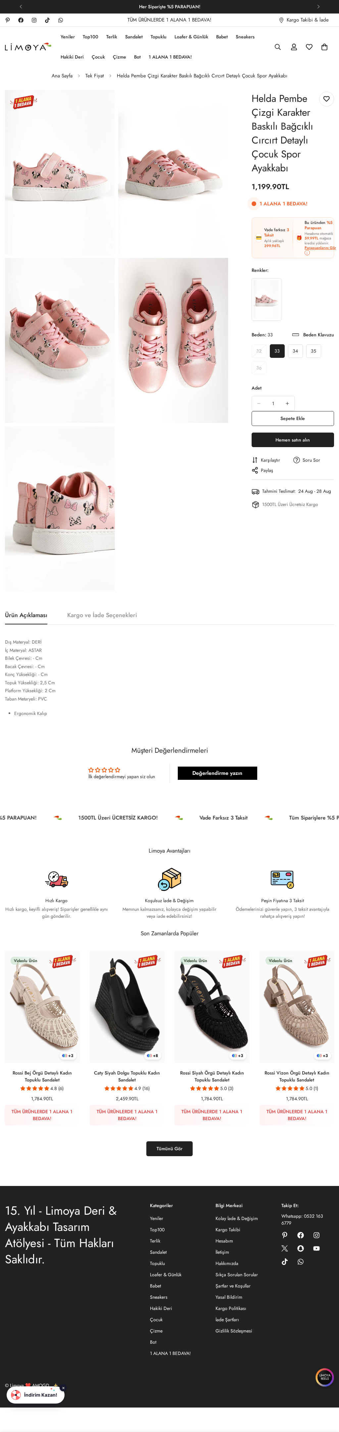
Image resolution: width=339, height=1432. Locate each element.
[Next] (318, 6)
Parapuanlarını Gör (320, 247)
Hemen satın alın (292, 440)
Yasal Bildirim (229, 1297)
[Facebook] (21, 20)
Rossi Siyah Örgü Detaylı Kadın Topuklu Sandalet (212, 1076)
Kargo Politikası (231, 1308)
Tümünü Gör (169, 1148)
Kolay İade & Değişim (237, 1218)
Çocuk (98, 57)
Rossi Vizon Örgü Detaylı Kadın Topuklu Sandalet (297, 1076)
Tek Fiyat (94, 75)
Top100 (90, 36)
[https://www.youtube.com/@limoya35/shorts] (316, 1248)
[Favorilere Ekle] (326, 99)
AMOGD (40, 1385)
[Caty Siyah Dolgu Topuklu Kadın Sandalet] (127, 1007)
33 (279, 353)
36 (261, 369)
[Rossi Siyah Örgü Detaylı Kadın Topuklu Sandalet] (212, 1007)
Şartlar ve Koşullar (233, 1286)
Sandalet (134, 36)
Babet (222, 36)
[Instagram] (34, 20)
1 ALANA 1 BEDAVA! (170, 57)
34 (298, 353)
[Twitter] (284, 1248)
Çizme (119, 57)
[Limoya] (28, 47)
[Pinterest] (7, 20)
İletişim (222, 1252)
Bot (137, 57)
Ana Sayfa (62, 75)
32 (261, 353)
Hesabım (224, 1241)
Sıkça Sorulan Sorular (237, 1274)
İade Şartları (227, 1319)
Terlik (111, 36)
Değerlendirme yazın (217, 773)
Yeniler (68, 36)
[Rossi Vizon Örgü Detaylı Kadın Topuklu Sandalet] (297, 1007)
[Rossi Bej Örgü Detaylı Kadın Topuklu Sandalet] (42, 1007)
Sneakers (245, 36)
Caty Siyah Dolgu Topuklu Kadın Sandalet (127, 1076)
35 (316, 353)
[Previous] (20, 6)
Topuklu (159, 36)
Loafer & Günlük (191, 36)
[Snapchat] (300, 1248)
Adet (257, 388)
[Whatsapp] (60, 20)
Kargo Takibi (228, 1229)
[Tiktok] (47, 20)
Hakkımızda (227, 1263)
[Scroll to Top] (326, 1396)
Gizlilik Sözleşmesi (234, 1330)
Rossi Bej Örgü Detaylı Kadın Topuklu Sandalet (42, 1076)
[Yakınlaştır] (102, 104)
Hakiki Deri (72, 57)
